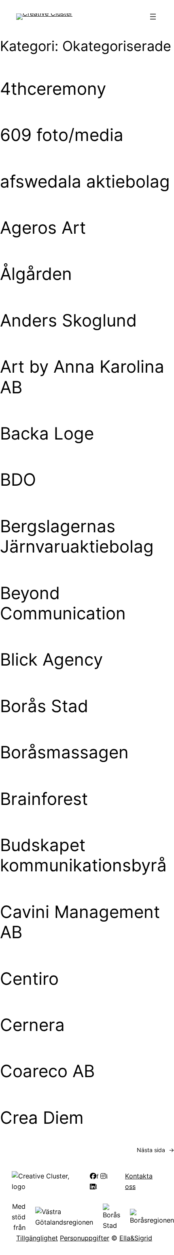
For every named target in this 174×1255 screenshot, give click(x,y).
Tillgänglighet (37, 1238)
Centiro (29, 979)
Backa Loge (47, 433)
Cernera (32, 1025)
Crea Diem (42, 1118)
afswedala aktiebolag (85, 181)
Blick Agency (51, 659)
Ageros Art (43, 228)
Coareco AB (47, 1071)
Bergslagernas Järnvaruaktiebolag (77, 536)
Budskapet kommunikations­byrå (83, 855)
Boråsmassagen (64, 752)
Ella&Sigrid (135, 1238)
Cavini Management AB (80, 922)
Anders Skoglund (68, 320)
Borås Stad (44, 706)
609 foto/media (61, 135)
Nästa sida (155, 1149)
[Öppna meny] (153, 16)
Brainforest (44, 799)
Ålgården (36, 274)
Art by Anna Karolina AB (82, 376)
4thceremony (53, 89)
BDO (18, 480)
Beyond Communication (63, 603)
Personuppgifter (84, 1238)
